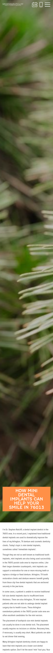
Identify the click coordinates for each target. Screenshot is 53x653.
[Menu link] (47, 5)
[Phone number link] (41, 5)
